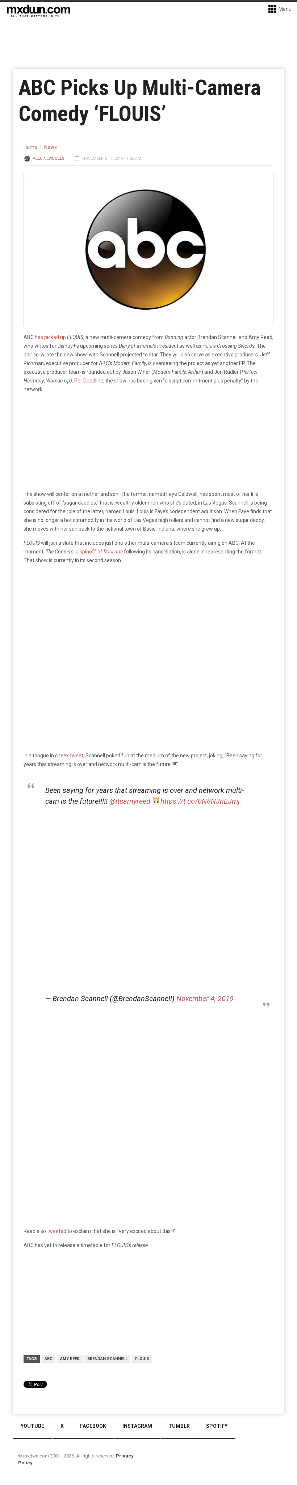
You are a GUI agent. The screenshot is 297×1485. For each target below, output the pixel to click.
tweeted (56, 1231)
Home (30, 147)
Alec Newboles (48, 158)
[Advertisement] (148, 1085)
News (50, 147)
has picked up (50, 337)
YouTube (32, 1426)
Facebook (93, 1426)
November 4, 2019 (205, 998)
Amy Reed (70, 1358)
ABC (49, 1358)
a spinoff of (99, 552)
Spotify (216, 1426)
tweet (76, 755)
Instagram (137, 1426)
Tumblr (179, 1426)
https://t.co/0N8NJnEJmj (200, 801)
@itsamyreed (129, 801)
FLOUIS (142, 1358)
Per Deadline (88, 381)
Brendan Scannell (107, 1358)
